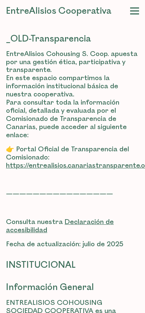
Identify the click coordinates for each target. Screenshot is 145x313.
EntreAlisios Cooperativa (58, 11)
